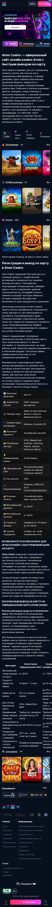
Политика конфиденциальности (30, 838)
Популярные (7, 834)
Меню (6, 904)
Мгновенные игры (9, 842)
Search (46, 904)
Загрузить (15, 27)
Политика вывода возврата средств (31, 826)
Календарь (28, 44)
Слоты (5, 826)
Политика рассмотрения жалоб (30, 858)
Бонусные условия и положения (30, 830)
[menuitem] (9, 826)
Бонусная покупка (9, 847)
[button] (42, 32)
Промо (12, 44)
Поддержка (26, 884)
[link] (9, 795)
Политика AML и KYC (26, 834)
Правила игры (23, 850)
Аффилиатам (7, 875)
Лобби (7, 136)
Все (48, 145)
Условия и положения (26, 854)
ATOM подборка (30, 136)
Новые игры (18, 136)
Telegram (6, 872)
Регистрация (44, 4)
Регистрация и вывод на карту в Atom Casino (25, 257)
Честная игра (23, 847)
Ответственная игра (26, 842)
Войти (32, 4)
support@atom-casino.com (12, 868)
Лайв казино (7, 838)
